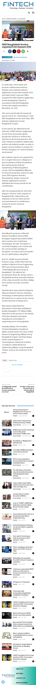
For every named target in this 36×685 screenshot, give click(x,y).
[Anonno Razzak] (7, 368)
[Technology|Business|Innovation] (18, 5)
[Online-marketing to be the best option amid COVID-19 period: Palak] (7, 549)
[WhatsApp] (23, 51)
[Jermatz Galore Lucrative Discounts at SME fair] (7, 496)
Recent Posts (13, 360)
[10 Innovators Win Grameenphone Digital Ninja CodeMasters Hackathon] (7, 593)
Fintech (15, 415)
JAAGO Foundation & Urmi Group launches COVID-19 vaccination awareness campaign (23, 657)
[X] (14, 51)
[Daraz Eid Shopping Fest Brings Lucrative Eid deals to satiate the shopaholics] (7, 528)
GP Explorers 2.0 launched (21, 582)
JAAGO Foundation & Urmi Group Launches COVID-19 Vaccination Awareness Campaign (23, 604)
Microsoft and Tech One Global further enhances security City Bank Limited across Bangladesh (23, 624)
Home (4, 19)
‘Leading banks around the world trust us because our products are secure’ (9, 389)
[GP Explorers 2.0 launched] (7, 584)
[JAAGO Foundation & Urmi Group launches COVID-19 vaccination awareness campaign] (7, 657)
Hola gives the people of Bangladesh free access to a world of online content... (22, 411)
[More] (28, 51)
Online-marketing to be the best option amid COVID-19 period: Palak (23, 549)
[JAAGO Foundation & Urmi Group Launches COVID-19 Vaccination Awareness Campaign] (7, 604)
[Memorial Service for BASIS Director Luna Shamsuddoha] (7, 615)
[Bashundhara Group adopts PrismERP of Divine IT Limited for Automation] (7, 560)
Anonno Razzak (21, 57)
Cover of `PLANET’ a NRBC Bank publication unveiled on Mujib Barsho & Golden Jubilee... (22, 505)
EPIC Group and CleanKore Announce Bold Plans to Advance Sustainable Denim (23, 461)
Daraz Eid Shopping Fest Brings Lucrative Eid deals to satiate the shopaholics (23, 527)
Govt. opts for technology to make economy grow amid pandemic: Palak (21, 538)
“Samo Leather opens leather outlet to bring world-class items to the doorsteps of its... (23, 485)
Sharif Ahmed (17, 425)
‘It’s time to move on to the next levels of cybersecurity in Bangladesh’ (27, 389)
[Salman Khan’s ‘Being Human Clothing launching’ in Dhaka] (7, 423)
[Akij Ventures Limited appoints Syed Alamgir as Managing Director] (7, 646)
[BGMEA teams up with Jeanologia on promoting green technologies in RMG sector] (7, 432)
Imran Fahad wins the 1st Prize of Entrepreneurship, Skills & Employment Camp (23, 516)
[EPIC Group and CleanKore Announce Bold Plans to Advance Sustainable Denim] (7, 461)
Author (5, 360)
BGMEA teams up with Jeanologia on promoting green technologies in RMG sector (23, 431)
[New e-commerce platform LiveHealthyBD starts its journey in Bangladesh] (7, 635)
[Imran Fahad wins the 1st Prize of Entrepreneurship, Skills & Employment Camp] (7, 516)
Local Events (21, 19)
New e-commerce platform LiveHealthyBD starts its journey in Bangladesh (23, 635)
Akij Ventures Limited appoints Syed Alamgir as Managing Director (22, 646)
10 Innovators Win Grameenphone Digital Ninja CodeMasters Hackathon (22, 593)
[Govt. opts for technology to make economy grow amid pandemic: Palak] (7, 538)
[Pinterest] (19, 51)
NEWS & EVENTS (12, 19)
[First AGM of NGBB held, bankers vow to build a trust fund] (7, 452)
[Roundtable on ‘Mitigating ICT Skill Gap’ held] (7, 443)
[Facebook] (10, 51)
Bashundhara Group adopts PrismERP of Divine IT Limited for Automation (23, 560)
